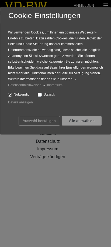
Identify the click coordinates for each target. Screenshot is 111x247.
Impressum (54, 85)
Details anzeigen (20, 102)
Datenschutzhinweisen (24, 85)
